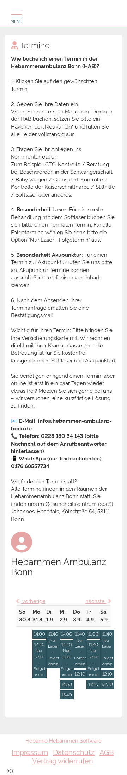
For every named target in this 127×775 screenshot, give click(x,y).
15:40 (66, 695)
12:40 (80, 674)
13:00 (107, 684)
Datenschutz (74, 752)
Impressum (30, 752)
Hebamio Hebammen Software (63, 741)
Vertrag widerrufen (62, 761)
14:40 (40, 659)
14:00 (39, 634)
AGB (106, 752)
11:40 (53, 648)
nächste (95, 601)
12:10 (107, 674)
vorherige (33, 601)
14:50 (66, 684)
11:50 (93, 684)
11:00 (93, 634)
